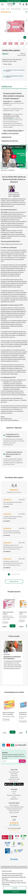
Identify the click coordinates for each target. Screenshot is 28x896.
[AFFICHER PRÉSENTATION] (25, 86)
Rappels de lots (14, 799)
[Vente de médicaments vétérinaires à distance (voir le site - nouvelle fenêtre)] (7, 844)
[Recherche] (20, 4)
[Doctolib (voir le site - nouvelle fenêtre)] (14, 859)
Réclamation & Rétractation (14, 795)
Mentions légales (14, 805)
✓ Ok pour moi (14, 891)
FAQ (14, 793)
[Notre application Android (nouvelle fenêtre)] (19, 784)
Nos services (14, 775)
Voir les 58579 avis (14, 825)
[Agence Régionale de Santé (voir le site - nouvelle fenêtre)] (20, 844)
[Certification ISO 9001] (7, 837)
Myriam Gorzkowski (13, 192)
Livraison (14, 791)
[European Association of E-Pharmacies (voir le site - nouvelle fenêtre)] (18, 851)
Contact (14, 797)
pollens (11, 119)
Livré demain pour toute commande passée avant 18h (15, 71)
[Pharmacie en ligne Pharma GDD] (10, 4)
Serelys (5, 54)
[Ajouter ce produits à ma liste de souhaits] (26, 12)
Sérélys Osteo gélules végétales (8, 613)
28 (10, 12)
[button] (2, 4)
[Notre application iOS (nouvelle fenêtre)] (9, 784)
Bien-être (6, 652)
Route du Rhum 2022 (14, 779)
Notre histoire (14, 773)
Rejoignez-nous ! (14, 781)
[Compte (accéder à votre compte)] (23, 4)
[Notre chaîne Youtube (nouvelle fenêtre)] (8, 745)
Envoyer (22, 761)
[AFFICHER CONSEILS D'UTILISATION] (25, 133)
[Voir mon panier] (26, 4)
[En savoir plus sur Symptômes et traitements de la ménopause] (13, 646)
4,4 (14, 485)
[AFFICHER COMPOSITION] (25, 137)
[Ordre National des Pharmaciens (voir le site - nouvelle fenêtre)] (14, 844)
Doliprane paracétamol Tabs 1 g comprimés (8, 713)
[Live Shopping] (12, 745)
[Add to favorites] (14, 598)
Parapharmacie (14, 777)
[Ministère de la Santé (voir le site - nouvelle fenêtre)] (17, 837)
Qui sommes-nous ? (14, 772)
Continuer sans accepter (7, 871)
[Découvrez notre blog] (20, 745)
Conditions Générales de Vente (14, 809)
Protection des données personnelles (14, 807)
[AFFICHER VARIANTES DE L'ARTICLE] (25, 141)
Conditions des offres (14, 810)
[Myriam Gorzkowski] (11, 188)
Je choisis (14, 888)
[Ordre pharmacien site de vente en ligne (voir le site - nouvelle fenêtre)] (23, 837)
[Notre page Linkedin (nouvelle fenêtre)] (3, 745)
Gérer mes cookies (14, 812)
